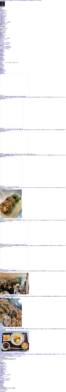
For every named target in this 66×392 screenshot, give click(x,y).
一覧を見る (2, 40)
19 (7, 355)
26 (14, 355)
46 (23, 355)
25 (13, 355)
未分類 (1, 71)
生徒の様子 (2, 72)
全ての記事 (2, 66)
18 (6, 355)
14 (2, 355)
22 (10, 355)
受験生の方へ (2, 68)
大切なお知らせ (2, 70)
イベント (1, 67)
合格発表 (1, 69)
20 (8, 355)
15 (3, 355)
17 (5, 355)
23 (11, 355)
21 (9, 355)
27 (15, 355)
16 (4, 355)
